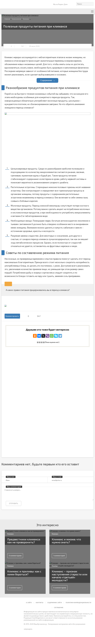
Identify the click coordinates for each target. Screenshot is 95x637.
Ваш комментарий (14, 487)
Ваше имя (10, 477)
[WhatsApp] (52, 336)
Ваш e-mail (57, 477)
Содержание (46, 80)
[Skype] (56, 336)
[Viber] (47, 336)
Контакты (39, 602)
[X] (43, 336)
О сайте (29, 602)
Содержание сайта (54, 602)
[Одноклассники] (35, 336)
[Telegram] (60, 336)
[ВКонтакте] (39, 336)
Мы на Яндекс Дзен (60, 4)
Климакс (26, 19)
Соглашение (58, 607)
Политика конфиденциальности (78, 602)
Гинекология (16, 19)
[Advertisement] (26, 369)
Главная (7, 19)
